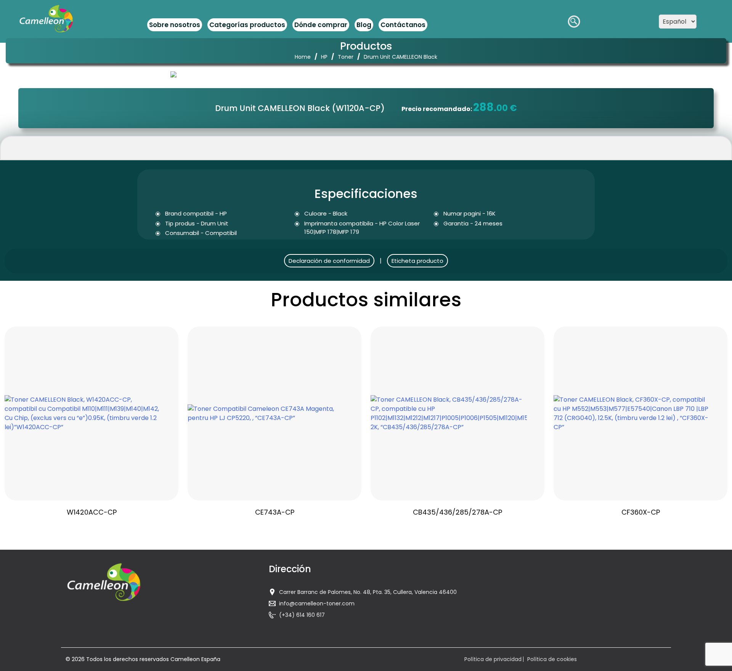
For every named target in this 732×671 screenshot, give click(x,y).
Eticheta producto (417, 261)
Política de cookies (552, 659)
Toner (345, 57)
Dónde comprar (320, 24)
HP (324, 57)
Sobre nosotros (174, 24)
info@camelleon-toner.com (317, 603)
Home (303, 57)
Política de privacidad (493, 659)
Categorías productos (247, 24)
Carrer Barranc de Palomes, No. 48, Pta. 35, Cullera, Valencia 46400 (368, 592)
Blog (363, 24)
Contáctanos (402, 24)
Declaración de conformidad (329, 261)
